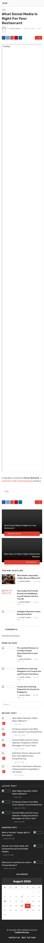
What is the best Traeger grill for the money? (16, 833)
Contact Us (14, 938)
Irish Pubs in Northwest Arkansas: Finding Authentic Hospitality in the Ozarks (26, 769)
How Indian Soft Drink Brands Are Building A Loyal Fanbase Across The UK (27, 595)
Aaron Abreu (15, 28)
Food (4, 9)
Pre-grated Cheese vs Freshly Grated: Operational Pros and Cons (27, 652)
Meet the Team (28, 938)
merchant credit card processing (17, 481)
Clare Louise (25, 617)
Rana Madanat (25, 659)
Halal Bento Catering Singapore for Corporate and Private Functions (29, 671)
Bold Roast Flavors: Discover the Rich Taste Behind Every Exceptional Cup (26, 756)
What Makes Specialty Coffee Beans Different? (28, 576)
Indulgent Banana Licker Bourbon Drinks (29, 612)
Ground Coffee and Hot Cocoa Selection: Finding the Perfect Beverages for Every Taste (25, 743)
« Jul (4, 918)
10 (5, 901)
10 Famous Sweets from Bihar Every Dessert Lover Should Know (27, 730)
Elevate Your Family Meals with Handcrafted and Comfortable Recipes (15, 849)
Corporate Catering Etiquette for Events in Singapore (28, 689)
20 (22, 906)
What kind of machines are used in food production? (16, 863)
